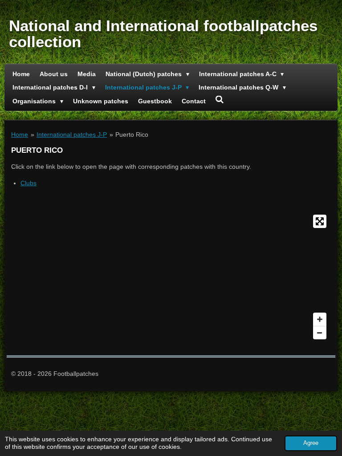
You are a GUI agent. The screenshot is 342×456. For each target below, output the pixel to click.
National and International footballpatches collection (163, 33)
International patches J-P (72, 134)
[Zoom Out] (319, 332)
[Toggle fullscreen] (319, 221)
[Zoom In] (319, 319)
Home (19, 134)
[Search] (220, 99)
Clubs (28, 183)
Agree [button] (310, 443)
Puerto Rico (131, 134)
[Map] (171, 277)
